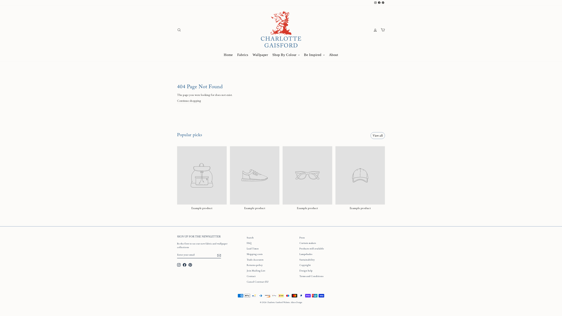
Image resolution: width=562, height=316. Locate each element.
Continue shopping (189, 101)
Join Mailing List (256, 270)
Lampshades (305, 254)
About (333, 55)
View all (378, 135)
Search (250, 237)
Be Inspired (313, 55)
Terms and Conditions (311, 276)
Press (302, 237)
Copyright (305, 265)
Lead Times (253, 248)
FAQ (249, 243)
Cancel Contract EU (258, 281)
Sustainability (307, 259)
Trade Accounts (255, 259)
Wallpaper (260, 55)
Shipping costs (255, 254)
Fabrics (242, 55)
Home (228, 55)
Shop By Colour (284, 55)
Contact (251, 276)
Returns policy (255, 265)
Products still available (311, 248)
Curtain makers (307, 243)
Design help (306, 270)
